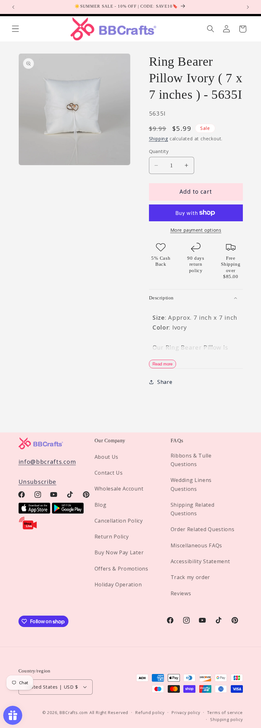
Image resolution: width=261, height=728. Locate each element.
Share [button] (164, 381)
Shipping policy (226, 719)
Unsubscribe (37, 481)
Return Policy (112, 536)
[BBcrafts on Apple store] (34, 511)
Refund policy (149, 712)
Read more (162, 364)
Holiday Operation (118, 584)
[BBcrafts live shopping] (28, 528)
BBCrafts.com (74, 712)
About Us (107, 456)
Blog (101, 504)
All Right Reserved (109, 712)
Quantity (159, 151)
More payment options (196, 230)
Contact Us (109, 472)
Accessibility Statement (200, 561)
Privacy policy (186, 712)
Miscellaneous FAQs (196, 545)
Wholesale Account (119, 488)
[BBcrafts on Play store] (68, 511)
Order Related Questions (203, 529)
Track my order (190, 577)
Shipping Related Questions (193, 509)
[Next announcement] (248, 7)
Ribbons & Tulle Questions (191, 460)
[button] (15, 29)
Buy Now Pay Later (119, 552)
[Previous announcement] (13, 7)
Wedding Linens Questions (191, 484)
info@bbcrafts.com (47, 461)
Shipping (158, 139)
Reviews (181, 593)
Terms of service (225, 712)
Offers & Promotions (121, 568)
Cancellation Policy (119, 520)
